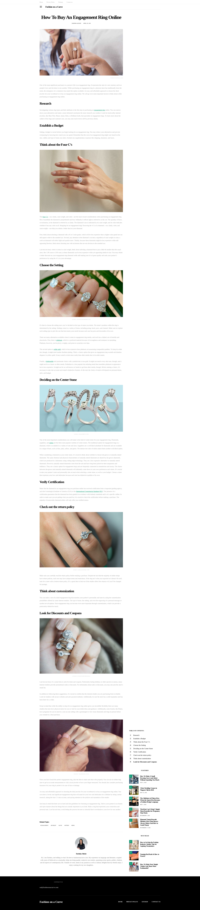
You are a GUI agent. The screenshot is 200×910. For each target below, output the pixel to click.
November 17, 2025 (145, 827)
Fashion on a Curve (54, 7)
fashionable (49, 361)
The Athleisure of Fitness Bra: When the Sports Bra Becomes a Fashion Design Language (150, 800)
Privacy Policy (51, 2)
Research (136, 735)
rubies (51, 443)
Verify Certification (139, 752)
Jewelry (53, 825)
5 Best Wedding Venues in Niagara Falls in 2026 (148, 789)
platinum (59, 340)
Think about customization (142, 758)
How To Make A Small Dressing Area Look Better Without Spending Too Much (149, 778)
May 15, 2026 (143, 792)
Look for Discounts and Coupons (145, 762)
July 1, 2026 (143, 782)
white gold (57, 349)
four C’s (45, 217)
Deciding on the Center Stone (143, 748)
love (60, 825)
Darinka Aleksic (76, 23)
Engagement (44, 825)
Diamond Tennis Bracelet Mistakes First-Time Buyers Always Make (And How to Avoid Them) (149, 822)
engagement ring (99, 110)
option (67, 825)
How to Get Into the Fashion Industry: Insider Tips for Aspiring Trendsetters (149, 844)
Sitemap (60, 2)
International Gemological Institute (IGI (89, 491)
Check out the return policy (142, 755)
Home (41, 2)
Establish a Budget (139, 738)
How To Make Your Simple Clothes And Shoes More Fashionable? (149, 866)
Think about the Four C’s (141, 742)
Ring (73, 825)
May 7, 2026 (143, 804)
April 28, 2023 (87, 23)
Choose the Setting (139, 745)
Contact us (69, 2)
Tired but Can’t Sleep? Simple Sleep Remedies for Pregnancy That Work (150, 811)
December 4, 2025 (145, 815)
